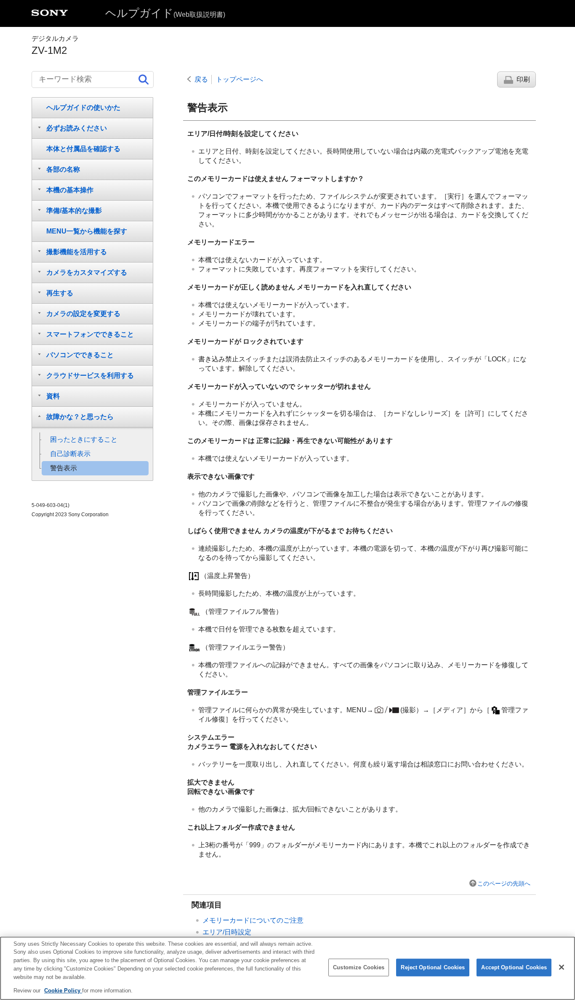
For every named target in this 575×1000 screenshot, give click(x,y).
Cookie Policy (63, 990)
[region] (287, 968)
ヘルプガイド (165, 13)
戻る (201, 79)
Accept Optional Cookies (514, 967)
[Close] (561, 967)
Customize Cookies (358, 967)
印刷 (523, 79)
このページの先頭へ (503, 883)
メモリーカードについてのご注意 (252, 920)
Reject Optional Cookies (433, 967)
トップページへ (239, 79)
